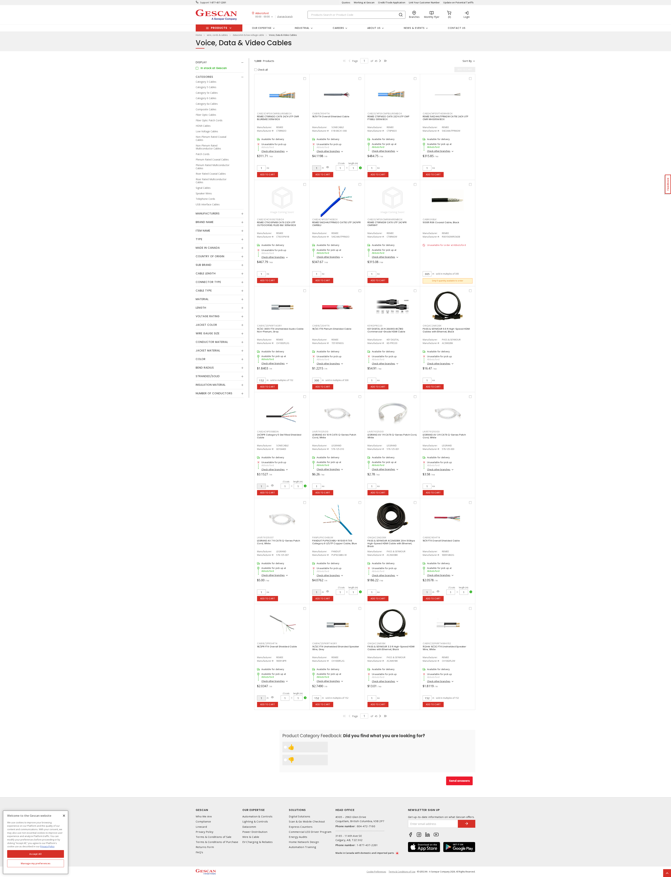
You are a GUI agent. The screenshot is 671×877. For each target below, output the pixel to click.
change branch (285, 16)
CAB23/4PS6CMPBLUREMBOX (384, 113)
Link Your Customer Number (424, 2)
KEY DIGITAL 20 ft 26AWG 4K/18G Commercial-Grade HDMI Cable (386, 330)
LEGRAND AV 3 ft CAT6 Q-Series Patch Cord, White (444, 436)
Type (199, 239)
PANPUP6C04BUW (322, 537)
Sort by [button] (467, 61)
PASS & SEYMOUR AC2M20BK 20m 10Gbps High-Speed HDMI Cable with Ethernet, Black (391, 543)
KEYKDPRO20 (375, 325)
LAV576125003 (431, 431)
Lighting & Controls (255, 821)
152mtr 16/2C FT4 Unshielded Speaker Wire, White (444, 648)
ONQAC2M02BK (432, 325)
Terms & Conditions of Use (402, 871)
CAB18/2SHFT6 (321, 325)
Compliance (203, 821)
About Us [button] (374, 28)
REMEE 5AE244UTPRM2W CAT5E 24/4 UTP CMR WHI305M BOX (445, 118)
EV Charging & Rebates (257, 842)
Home (199, 35)
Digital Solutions (299, 816)
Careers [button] (338, 28)
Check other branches (273, 151)
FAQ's (199, 852)
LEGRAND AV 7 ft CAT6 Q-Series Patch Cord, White (278, 542)
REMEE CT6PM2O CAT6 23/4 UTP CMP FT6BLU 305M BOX (388, 118)
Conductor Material (212, 342)
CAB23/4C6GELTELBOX (270, 219)
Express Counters (300, 826)
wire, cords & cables (217, 35)
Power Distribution (255, 831)
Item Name (203, 231)
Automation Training (302, 847)
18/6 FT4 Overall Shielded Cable (330, 116)
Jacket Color (206, 325)
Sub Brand (203, 265)
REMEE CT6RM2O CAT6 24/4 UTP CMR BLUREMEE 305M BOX (278, 118)
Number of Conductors (214, 393)
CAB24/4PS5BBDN (268, 431)
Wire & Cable (250, 837)
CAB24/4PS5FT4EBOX (325, 219)
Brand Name (205, 222)
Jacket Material (208, 351)
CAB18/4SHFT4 (431, 537)
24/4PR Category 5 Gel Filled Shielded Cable (279, 436)
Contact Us (457, 28)
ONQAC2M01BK (376, 643)
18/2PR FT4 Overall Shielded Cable (277, 646)
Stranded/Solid (208, 376)
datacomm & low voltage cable (248, 35)
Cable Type (204, 291)
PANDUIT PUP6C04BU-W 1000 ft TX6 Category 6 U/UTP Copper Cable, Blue (334, 542)
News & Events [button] (414, 28)
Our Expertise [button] (262, 28)
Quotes (346, 2)
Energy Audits (298, 837)
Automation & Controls (257, 816)
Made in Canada (208, 248)
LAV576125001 (375, 431)
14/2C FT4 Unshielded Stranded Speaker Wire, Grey (335, 648)
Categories (204, 77)
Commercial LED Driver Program (310, 831)
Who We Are (204, 816)
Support (204, 2)
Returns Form (205, 847)
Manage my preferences (35, 863)
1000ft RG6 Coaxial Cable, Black (441, 222)
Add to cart (267, 174)
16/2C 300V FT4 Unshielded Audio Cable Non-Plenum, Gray (280, 330)
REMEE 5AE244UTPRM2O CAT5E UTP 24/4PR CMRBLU (336, 224)
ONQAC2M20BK (376, 537)
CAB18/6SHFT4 (321, 113)
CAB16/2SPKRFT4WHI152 (437, 643)
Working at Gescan (364, 2)
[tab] (220, 62)
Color (200, 359)
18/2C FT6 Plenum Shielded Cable (331, 328)
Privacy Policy (205, 831)
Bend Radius (205, 368)
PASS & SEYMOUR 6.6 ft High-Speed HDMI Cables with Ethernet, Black (446, 330)
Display (201, 62)
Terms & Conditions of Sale (214, 837)
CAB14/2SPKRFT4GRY (324, 643)
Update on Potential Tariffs (458, 2)
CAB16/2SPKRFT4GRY (269, 325)
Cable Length (206, 273)
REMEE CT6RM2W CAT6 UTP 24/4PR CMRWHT (387, 224)
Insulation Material (211, 385)
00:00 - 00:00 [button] (262, 16)
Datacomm (249, 826)
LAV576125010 (320, 431)
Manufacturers (208, 213)
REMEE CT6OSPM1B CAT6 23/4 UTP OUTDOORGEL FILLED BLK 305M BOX (276, 224)
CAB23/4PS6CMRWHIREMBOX (384, 219)
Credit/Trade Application (391, 2)
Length (201, 308)
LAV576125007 (265, 537)
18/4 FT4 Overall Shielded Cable (441, 540)
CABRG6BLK (430, 219)
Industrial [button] (302, 28)
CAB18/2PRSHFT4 (267, 643)
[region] (35, 842)
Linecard (201, 826)
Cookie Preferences (376, 872)
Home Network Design (304, 842)
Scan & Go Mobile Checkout (307, 821)
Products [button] (219, 28)
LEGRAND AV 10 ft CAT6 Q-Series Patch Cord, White (334, 436)
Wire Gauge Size (207, 333)
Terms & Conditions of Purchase (217, 842)
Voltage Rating (208, 316)
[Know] (327, 167)
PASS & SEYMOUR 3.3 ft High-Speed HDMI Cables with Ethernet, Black (390, 648)
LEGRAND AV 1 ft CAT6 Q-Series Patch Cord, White (392, 436)
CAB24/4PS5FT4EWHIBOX (438, 113)
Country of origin (210, 256)
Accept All (35, 854)
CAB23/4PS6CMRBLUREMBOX (274, 113)
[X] (64, 816)
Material (202, 299)
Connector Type (208, 282)
